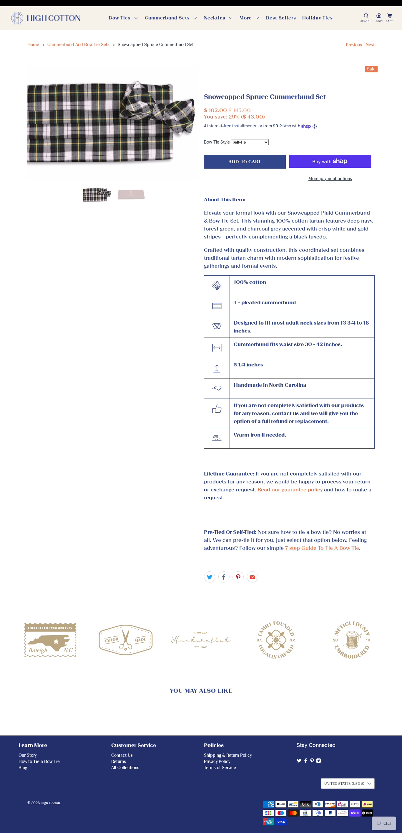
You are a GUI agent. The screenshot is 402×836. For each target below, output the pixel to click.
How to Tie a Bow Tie (39, 761)
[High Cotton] (45, 18)
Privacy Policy (217, 761)
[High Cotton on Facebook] (305, 761)
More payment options (330, 178)
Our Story (27, 755)
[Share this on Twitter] (209, 576)
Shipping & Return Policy (228, 755)
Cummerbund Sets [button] (167, 18)
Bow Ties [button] (120, 18)
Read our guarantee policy (290, 489)
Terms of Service (220, 767)
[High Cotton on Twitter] (299, 761)
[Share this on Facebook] (224, 576)
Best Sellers (281, 18)
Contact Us (122, 755)
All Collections (125, 767)
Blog (23, 767)
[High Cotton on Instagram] (318, 761)
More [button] (246, 18)
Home (33, 44)
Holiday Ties (317, 18)
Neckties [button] (214, 18)
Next (370, 44)
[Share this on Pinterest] (238, 576)
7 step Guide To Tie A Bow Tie (322, 548)
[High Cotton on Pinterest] (312, 761)
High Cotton (50, 803)
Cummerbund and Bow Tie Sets (78, 44)
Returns (118, 761)
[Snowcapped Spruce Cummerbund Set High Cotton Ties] (112, 123)
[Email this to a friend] (252, 576)
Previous (354, 44)
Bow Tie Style (217, 142)
